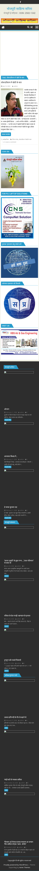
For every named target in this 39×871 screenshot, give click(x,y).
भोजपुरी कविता (8, 420)
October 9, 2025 (11, 847)
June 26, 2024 (10, 566)
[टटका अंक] (12, 187)
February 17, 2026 (11, 720)
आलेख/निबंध (6, 139)
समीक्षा (6, 728)
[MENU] (36, 27)
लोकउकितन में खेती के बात (25, 139)
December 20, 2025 (12, 783)
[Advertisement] (19, 54)
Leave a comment (10, 142)
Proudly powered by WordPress (16, 865)
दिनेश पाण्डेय (15, 139)
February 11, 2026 (11, 412)
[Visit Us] (19, 354)
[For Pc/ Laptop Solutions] (17, 238)
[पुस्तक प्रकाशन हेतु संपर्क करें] (19, 277)
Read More (6, 134)
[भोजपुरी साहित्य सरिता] (3, 27)
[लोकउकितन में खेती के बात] (12, 90)
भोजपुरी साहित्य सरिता (19, 9)
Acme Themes (24, 867)
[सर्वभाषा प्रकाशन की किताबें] (19, 319)
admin (16, 86)
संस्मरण (6, 576)
